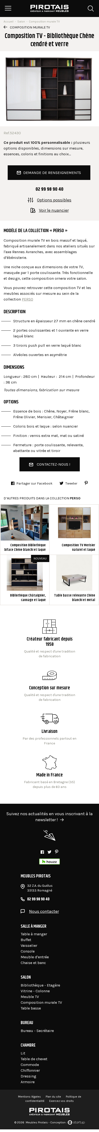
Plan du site (53, 1096)
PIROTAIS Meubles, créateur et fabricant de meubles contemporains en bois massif (50, 8)
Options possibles (54, 199)
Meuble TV (30, 996)
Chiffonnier (30, 1070)
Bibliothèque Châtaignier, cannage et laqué (24, 580)
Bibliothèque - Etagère (40, 985)
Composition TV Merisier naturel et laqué (74, 530)
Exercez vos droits (61, 1101)
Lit (23, 1053)
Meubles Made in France (50, 772)
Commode (30, 1064)
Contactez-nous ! (53, 464)
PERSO (27, 299)
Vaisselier (29, 945)
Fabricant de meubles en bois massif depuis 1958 (50, 639)
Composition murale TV (30, 27)
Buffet (26, 939)
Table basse (31, 1008)
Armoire (28, 1082)
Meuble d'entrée (35, 957)
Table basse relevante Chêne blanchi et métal (74, 580)
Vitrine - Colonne (35, 991)
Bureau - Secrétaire (37, 1030)
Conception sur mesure (50, 729)
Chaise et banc (33, 962)
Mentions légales (29, 1096)
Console (28, 951)
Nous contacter (44, 911)
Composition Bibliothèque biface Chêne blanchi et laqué (24, 530)
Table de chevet (34, 1059)
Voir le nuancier (54, 210)
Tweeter (71, 483)
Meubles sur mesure (50, 685)
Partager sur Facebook (34, 483)
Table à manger (34, 934)
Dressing (28, 1076)
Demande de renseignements (52, 172)
